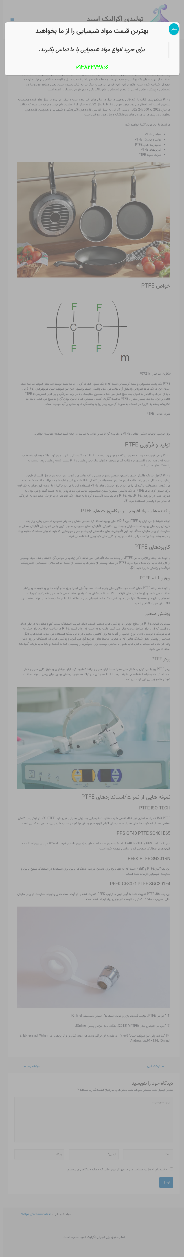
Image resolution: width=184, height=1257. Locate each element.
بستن (174, 29)
